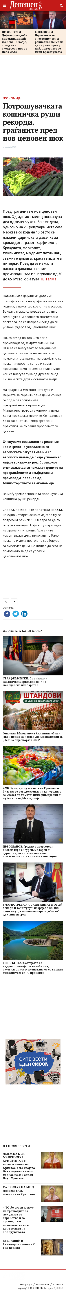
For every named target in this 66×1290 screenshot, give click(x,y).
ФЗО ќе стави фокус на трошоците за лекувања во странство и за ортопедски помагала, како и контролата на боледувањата (18, 1220)
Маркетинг (42, 1284)
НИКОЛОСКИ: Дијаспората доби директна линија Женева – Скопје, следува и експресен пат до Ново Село (14, 42)
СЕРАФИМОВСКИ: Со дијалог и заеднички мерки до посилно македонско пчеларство (25, 682)
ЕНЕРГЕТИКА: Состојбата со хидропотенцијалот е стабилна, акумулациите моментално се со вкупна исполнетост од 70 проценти (33, 967)
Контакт (58, 1284)
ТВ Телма (48, 279)
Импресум (26, 1284)
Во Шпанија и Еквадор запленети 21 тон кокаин (19, 1244)
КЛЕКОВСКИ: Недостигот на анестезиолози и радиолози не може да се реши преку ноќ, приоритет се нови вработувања (49, 42)
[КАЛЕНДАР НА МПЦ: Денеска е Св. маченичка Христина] (52, 1193)
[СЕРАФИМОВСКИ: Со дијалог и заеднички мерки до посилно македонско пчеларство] (33, 656)
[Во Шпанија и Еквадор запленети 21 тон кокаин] (52, 1247)
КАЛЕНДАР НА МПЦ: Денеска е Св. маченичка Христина (19, 1190)
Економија (12, 98)
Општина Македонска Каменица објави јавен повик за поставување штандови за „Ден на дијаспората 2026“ (33, 737)
